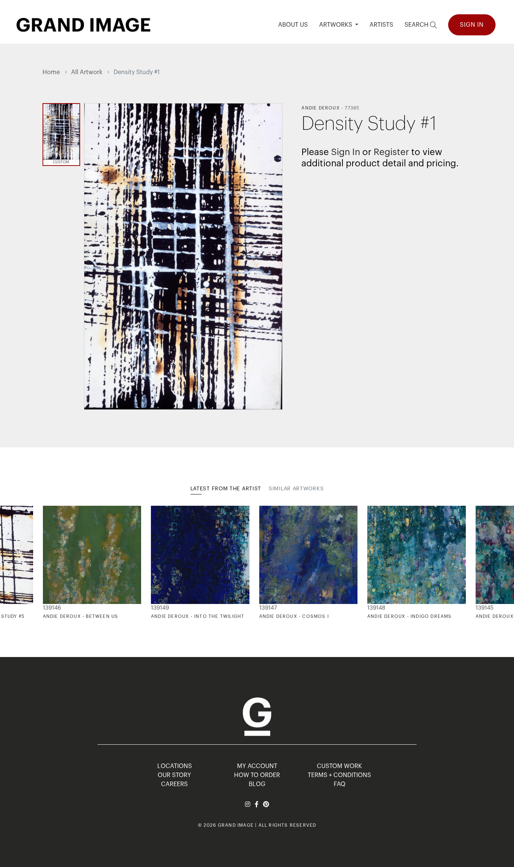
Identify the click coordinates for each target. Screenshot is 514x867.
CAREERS (174, 784)
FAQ (339, 784)
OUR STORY (174, 775)
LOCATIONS (174, 766)
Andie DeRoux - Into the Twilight (197, 616)
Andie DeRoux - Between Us (81, 616)
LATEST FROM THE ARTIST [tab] (225, 488)
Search (417, 25)
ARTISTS (381, 25)
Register (391, 152)
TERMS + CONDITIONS (339, 775)
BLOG (257, 784)
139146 (52, 608)
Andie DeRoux (320, 108)
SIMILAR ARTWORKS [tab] (296, 488)
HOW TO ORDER (257, 775)
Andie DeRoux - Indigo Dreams (409, 616)
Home (51, 72)
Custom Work (339, 766)
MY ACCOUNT (257, 766)
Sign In (472, 25)
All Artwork (86, 72)
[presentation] (48, 562)
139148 (376, 608)
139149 (160, 608)
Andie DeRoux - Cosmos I (294, 616)
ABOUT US (293, 25)
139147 (268, 608)
